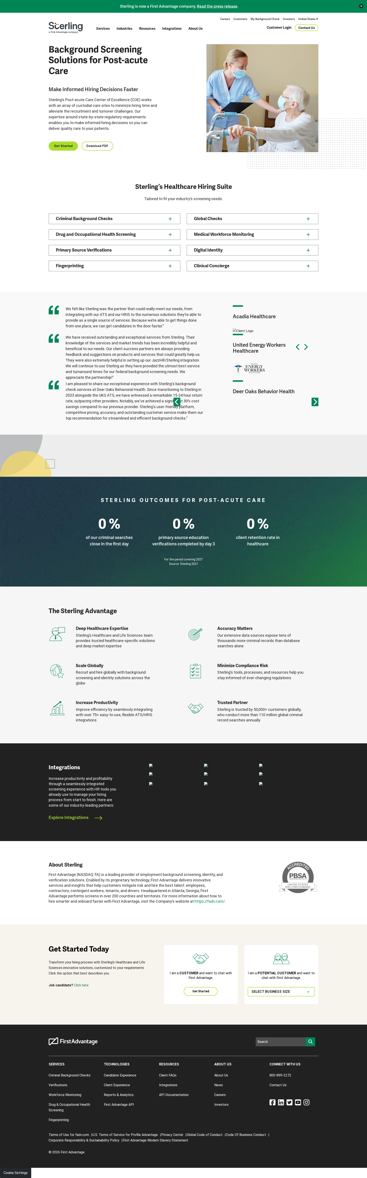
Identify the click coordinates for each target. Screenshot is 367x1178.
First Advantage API (119, 1105)
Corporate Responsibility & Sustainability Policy (84, 1140)
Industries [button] (124, 29)
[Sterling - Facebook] (274, 1104)
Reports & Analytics (119, 1095)
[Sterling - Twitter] (291, 1104)
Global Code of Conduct (205, 1135)
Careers (225, 19)
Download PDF (97, 146)
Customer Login (279, 27)
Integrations (172, 29)
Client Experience (117, 1085)
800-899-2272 (280, 1075)
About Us (195, 29)
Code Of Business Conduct (246, 1135)
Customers (240, 19)
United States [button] (306, 19)
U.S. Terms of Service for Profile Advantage (125, 1135)
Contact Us (306, 28)
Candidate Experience (120, 1075)
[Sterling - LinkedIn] (282, 1104)
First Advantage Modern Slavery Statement (155, 1140)
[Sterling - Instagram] (306, 1104)
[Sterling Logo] (66, 27)
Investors (289, 19)
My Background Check (265, 19)
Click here (81, 985)
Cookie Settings (16, 1173)
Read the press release (217, 6)
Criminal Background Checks (69, 1075)
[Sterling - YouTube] (299, 1104)
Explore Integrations (69, 817)
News (218, 1085)
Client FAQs (167, 1075)
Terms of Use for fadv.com (69, 1135)
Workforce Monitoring (65, 1095)
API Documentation (174, 1095)
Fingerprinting (59, 1120)
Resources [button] (147, 29)
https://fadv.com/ (210, 901)
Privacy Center (172, 1135)
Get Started (63, 146)
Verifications (58, 1085)
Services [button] (103, 29)
